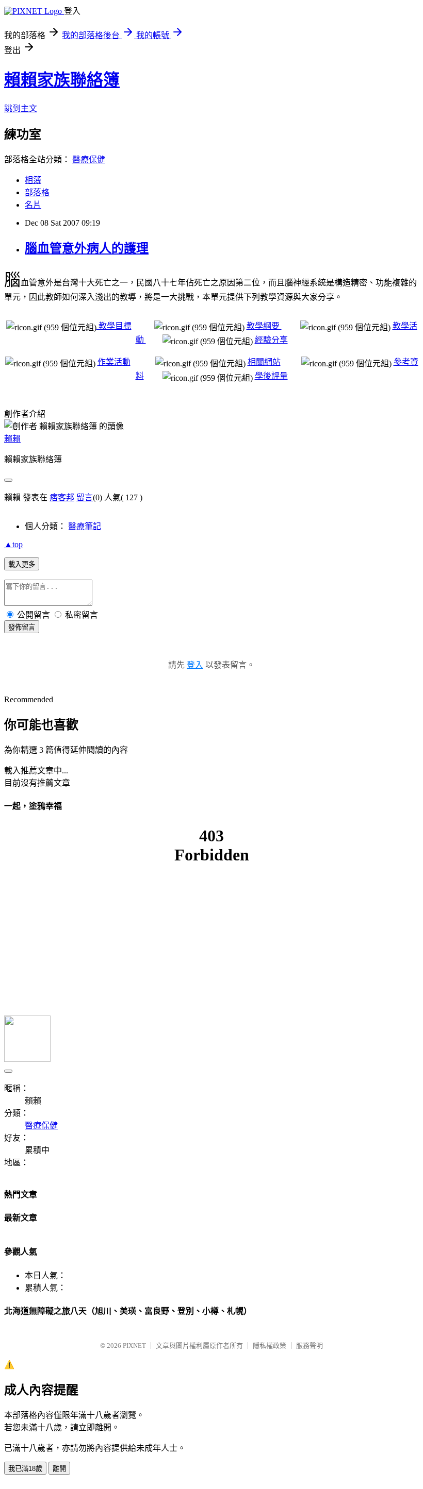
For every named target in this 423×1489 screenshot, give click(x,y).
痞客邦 (62, 497)
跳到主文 (20, 108)
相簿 (33, 180)
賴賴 (12, 438)
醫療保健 (88, 159)
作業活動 (114, 362)
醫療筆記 (84, 526)
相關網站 (264, 362)
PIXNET (134, 1345)
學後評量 (271, 375)
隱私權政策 (269, 1345)
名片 (33, 204)
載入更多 (21, 564)
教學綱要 (264, 326)
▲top (13, 544)
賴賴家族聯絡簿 (62, 80)
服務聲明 (309, 1345)
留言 (84, 497)
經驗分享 (271, 339)
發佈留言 (21, 627)
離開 (59, 1469)
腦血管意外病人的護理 (87, 248)
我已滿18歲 (25, 1469)
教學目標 (114, 326)
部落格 (37, 192)
